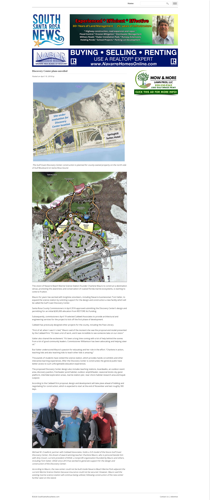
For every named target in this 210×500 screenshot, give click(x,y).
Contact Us (164, 496)
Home (131, 3)
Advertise (174, 496)
